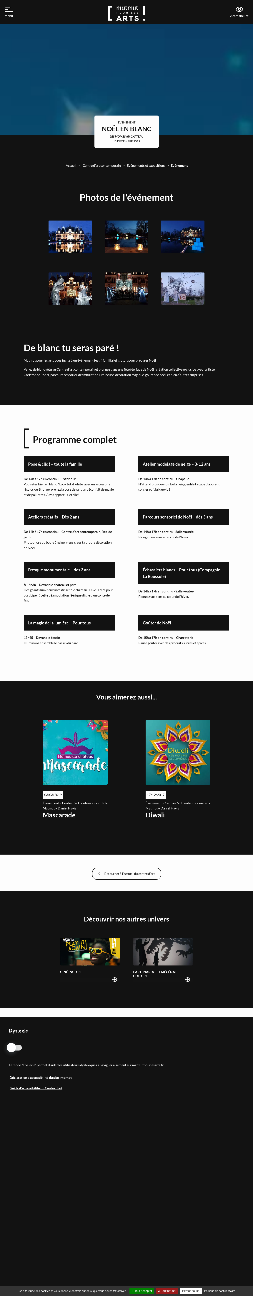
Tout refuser (168, 1290)
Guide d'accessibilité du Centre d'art (36, 1088)
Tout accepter (143, 1290)
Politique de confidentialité (219, 1290)
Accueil (71, 165)
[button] (8, 12)
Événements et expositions (146, 165)
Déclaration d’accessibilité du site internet (41, 1077)
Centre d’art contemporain (102, 165)
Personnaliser (191, 1290)
